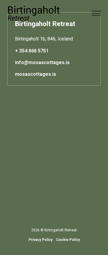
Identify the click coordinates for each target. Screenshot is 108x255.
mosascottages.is (35, 74)
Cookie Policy (68, 240)
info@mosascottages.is (42, 62)
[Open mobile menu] (96, 13)
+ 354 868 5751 (32, 51)
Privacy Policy (40, 240)
